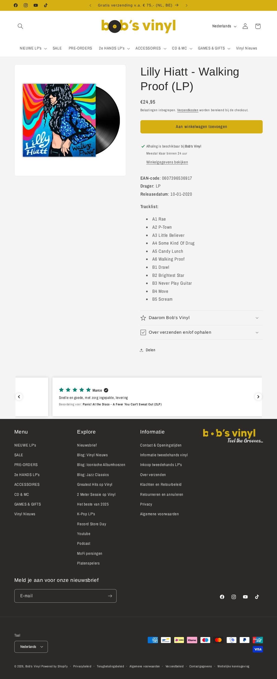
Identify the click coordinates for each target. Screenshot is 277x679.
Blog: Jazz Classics (93, 474)
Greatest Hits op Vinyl (95, 484)
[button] (20, 26)
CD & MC (21, 494)
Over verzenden (153, 474)
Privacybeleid (82, 666)
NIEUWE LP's (25, 445)
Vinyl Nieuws (25, 514)
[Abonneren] (110, 595)
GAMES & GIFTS (27, 504)
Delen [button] (151, 350)
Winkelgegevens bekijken (167, 162)
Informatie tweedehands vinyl (164, 455)
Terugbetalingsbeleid (110, 666)
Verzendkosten (188, 110)
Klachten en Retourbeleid (161, 484)
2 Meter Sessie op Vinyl (96, 494)
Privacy (146, 504)
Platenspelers (88, 563)
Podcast (83, 543)
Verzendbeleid (175, 666)
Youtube (83, 533)
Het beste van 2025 (93, 504)
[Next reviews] (258, 396)
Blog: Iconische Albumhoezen (101, 464)
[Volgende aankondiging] (187, 5)
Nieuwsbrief (87, 445)
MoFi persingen (90, 553)
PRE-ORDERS (26, 464)
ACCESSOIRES (27, 484)
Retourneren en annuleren (161, 494)
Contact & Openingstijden (161, 445)
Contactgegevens (200, 666)
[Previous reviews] (18, 396)
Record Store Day (91, 524)
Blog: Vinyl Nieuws (92, 455)
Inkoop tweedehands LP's (161, 464)
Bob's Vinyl (32, 666)
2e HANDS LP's (27, 474)
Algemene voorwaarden (159, 514)
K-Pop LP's (86, 514)
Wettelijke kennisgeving (233, 666)
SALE (19, 455)
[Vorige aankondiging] (90, 5)
